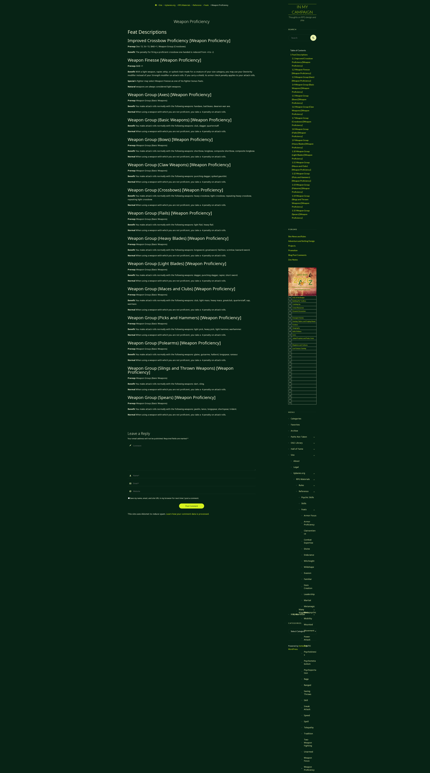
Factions (295, 325)
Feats (206, 5)
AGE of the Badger (298, 297)
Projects (292, 246)
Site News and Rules (297, 236)
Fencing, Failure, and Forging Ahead (303, 321)
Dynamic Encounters (299, 311)
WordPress (293, 649)
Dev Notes (293, 259)
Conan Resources (298, 308)
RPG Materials (184, 5)
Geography (296, 328)
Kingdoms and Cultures (300, 345)
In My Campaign (302, 9)
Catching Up (296, 304)
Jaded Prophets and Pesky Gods (303, 338)
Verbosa (302, 646)
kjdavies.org (170, 5)
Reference (197, 5)
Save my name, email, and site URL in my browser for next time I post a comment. (164, 498)
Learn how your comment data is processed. (187, 514)
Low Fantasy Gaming (299, 348)
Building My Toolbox (299, 301)
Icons (294, 335)
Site (160, 5)
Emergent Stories (298, 318)
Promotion (293, 250)
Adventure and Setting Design (301, 241)
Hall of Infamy (296, 331)
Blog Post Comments (297, 255)
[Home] (156, 5)
